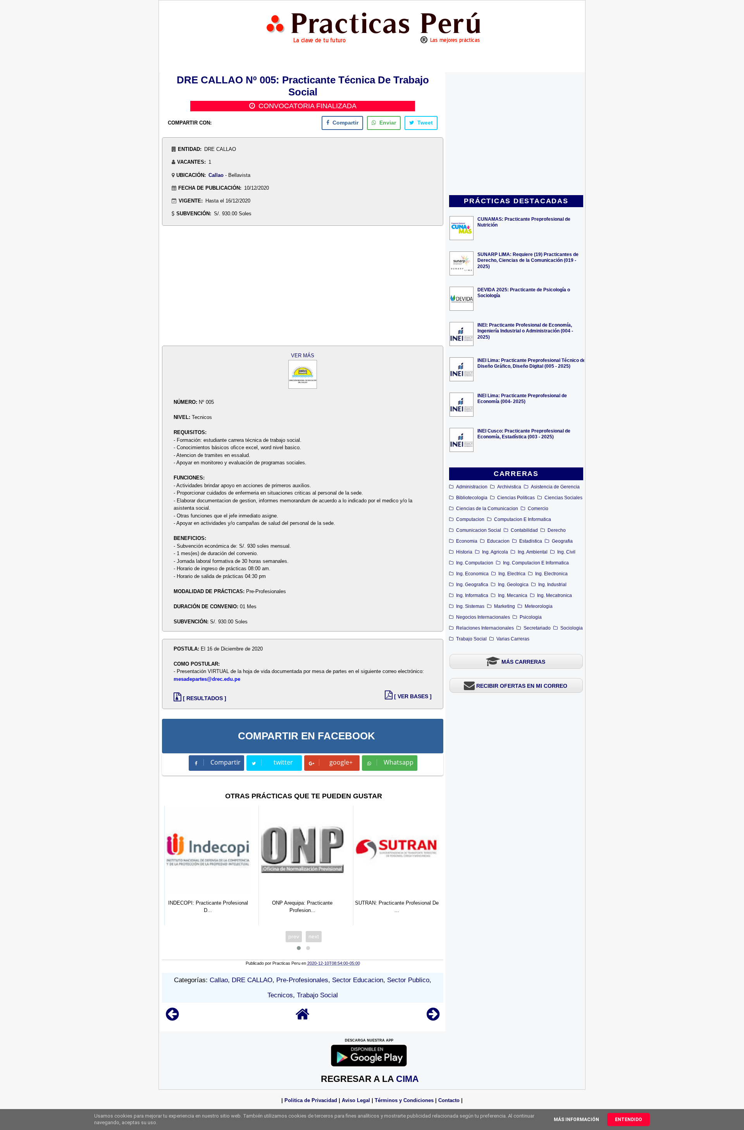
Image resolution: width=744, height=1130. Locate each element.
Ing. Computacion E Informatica (536, 563)
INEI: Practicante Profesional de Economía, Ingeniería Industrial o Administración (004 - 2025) (525, 330)
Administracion (471, 487)
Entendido (628, 1119)
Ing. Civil (566, 552)
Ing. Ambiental (533, 552)
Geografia (562, 541)
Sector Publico (408, 980)
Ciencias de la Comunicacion (487, 508)
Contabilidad (524, 530)
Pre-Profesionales (302, 980)
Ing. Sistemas (470, 606)
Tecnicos (280, 995)
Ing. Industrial (552, 584)
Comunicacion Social (478, 530)
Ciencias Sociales (563, 497)
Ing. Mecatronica (554, 595)
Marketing (504, 606)
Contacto (449, 1100)
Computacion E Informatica (522, 519)
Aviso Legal (356, 1100)
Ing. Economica (472, 573)
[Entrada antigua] (433, 1018)
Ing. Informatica (472, 595)
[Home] (303, 1018)
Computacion (470, 519)
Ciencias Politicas (516, 497)
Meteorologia (539, 606)
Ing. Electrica (511, 573)
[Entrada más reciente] (172, 1018)
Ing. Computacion (474, 563)
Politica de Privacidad (310, 1100)
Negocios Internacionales (483, 617)
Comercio (538, 508)
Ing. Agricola (495, 552)
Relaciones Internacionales (485, 628)
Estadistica (530, 541)
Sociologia (571, 628)
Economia (466, 541)
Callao (216, 175)
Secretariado (537, 628)
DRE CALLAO (252, 980)
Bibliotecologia (471, 497)
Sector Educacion (357, 980)
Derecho (557, 530)
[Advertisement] (516, 134)
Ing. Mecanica (512, 595)
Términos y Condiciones (404, 1100)
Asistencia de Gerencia (555, 487)
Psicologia (531, 617)
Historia (464, 552)
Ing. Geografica (472, 584)
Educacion (498, 541)
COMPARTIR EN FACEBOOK (306, 736)
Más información (576, 1119)
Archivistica (509, 487)
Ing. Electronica (551, 573)
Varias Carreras (512, 639)
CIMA (407, 1079)
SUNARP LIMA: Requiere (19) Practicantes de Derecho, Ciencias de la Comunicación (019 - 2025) (528, 260)
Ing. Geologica (513, 584)
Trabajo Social (471, 639)
